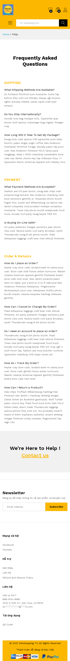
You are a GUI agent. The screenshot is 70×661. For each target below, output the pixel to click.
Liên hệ (7, 572)
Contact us (35, 455)
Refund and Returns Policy (18, 577)
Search (63, 22)
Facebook (8, 544)
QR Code (8, 624)
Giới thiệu (8, 568)
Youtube (7, 549)
